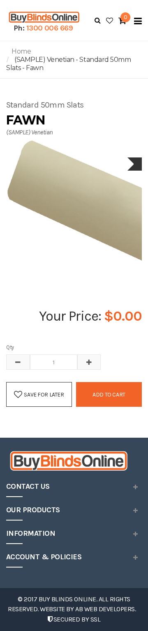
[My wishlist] (109, 20)
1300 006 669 (49, 28)
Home (21, 51)
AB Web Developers (105, 609)
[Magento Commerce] (43, 17)
